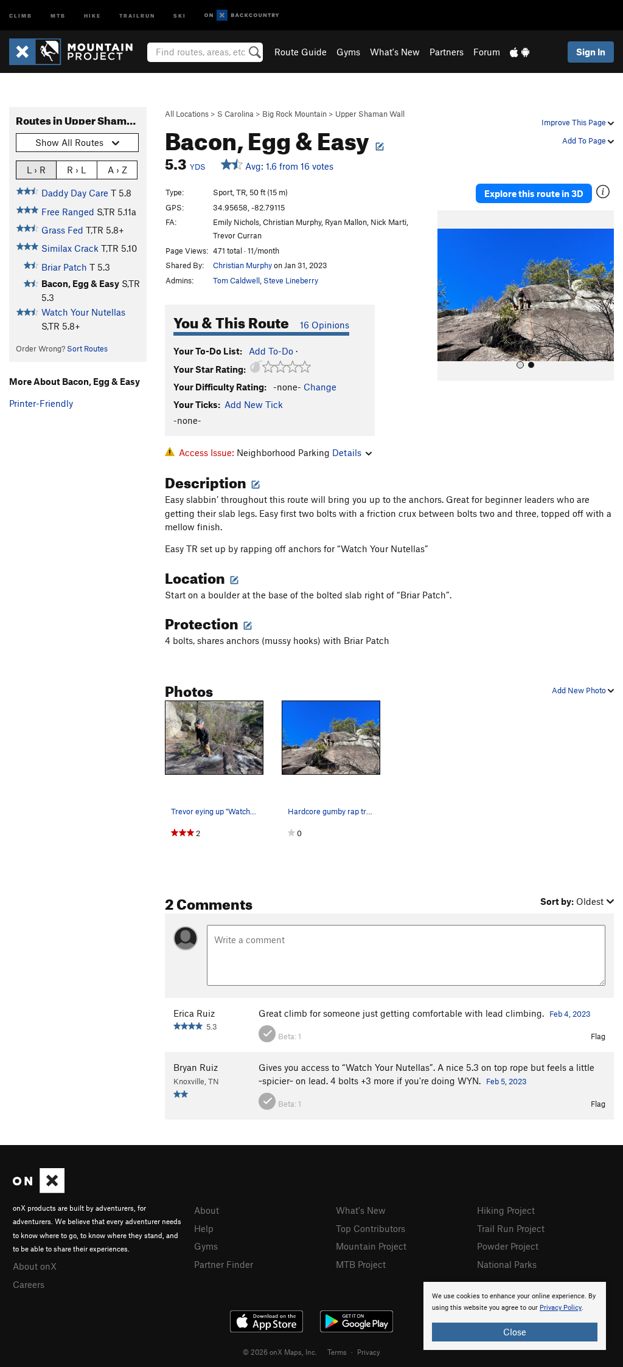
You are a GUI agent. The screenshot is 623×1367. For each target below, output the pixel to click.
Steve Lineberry (290, 280)
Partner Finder (223, 1264)
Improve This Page (574, 122)
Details (346, 452)
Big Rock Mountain (294, 114)
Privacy (368, 1352)
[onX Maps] (38, 1189)
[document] (514, 1315)
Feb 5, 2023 (506, 1081)
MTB (58, 15)
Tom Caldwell (236, 280)
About (206, 1210)
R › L (76, 169)
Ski (179, 15)
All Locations (187, 114)
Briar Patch (64, 266)
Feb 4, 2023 (570, 1014)
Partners (447, 51)
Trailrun (137, 15)
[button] (449, 295)
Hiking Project (506, 1210)
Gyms (348, 51)
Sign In (590, 51)
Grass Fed (62, 229)
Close (514, 1331)
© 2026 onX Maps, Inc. (280, 1352)
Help (204, 1228)
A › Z (117, 169)
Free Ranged (67, 211)
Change (320, 386)
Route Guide (300, 51)
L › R (36, 169)
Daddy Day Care (74, 192)
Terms (337, 1352)
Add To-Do (271, 350)
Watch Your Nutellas (83, 311)
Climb (20, 15)
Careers (28, 1284)
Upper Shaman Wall (370, 114)
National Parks (507, 1264)
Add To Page (585, 140)
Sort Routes (87, 348)
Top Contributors (370, 1228)
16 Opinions (324, 324)
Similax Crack (70, 248)
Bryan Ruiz (195, 1067)
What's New (395, 51)
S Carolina (235, 114)
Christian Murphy (242, 265)
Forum (486, 51)
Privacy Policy (561, 1308)
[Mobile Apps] (519, 51)
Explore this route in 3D (533, 193)
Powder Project (507, 1246)
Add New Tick (253, 404)
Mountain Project (371, 1246)
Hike (92, 15)
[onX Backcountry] (241, 15)
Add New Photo (580, 690)
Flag (598, 1036)
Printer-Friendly (41, 403)
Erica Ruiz (194, 1013)
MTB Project (361, 1264)
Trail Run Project (511, 1228)
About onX (35, 1266)
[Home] (77, 51)
